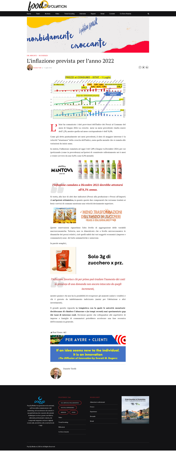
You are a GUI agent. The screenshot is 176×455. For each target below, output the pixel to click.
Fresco (92, 407)
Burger (63, 412)
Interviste (83, 14)
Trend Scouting (69, 14)
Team (38, 14)
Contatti (112, 14)
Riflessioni (61, 427)
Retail (102, 14)
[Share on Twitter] (143, 67)
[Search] (148, 13)
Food (73, 412)
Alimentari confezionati (97, 402)
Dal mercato (32, 56)
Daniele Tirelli (37, 68)
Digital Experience (67, 407)
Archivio (47, 14)
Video (57, 14)
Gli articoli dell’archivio (70, 403)
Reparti (93, 14)
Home (29, 14)
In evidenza (43, 56)
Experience (93, 411)
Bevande (92, 416)
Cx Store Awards (125, 14)
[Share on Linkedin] (147, 67)
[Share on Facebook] (140, 67)
